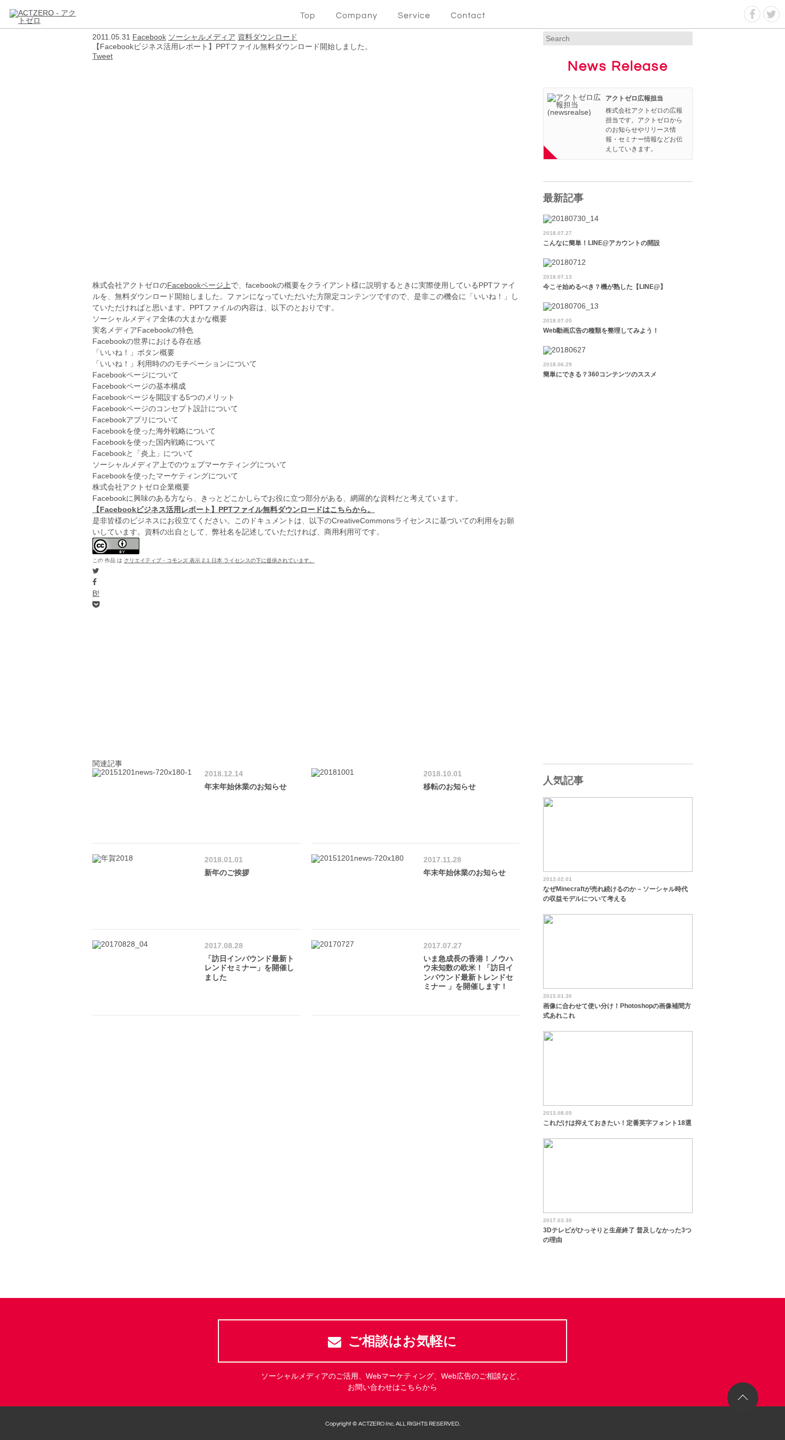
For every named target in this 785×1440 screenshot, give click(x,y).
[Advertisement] (306, 685)
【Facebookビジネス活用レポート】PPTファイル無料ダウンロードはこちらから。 (233, 509)
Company (357, 15)
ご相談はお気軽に (402, 1340)
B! (95, 593)
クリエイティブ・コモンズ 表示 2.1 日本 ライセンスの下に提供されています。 (219, 560)
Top (308, 15)
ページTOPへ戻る (742, 1397)
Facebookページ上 (199, 285)
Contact (468, 15)
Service (414, 15)
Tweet (102, 56)
